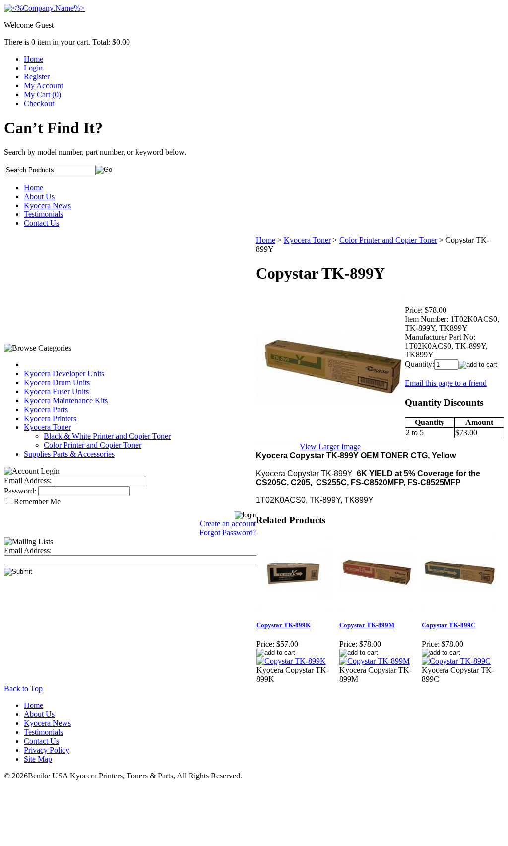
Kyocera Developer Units (64, 373)
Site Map (38, 759)
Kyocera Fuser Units (56, 391)
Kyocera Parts (46, 409)
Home (33, 59)
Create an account (228, 523)
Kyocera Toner (47, 427)
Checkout (39, 103)
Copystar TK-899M (366, 625)
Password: (20, 491)
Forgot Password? (227, 532)
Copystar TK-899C (448, 625)
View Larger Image (330, 446)
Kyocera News (47, 205)
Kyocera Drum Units (57, 382)
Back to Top (23, 688)
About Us (39, 196)
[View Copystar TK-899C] (456, 661)
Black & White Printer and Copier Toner (107, 436)
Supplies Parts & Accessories (69, 454)
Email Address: (28, 480)
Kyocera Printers (50, 418)
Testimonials (43, 214)
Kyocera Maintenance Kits (66, 400)
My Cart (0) (42, 94)
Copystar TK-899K (283, 625)
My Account (43, 85)
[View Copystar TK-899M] (374, 661)
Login (33, 68)
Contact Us (41, 223)
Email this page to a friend (446, 383)
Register (37, 76)
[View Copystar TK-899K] (291, 661)
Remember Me (37, 501)
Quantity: (419, 364)
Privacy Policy (46, 750)
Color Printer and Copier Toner (92, 445)
